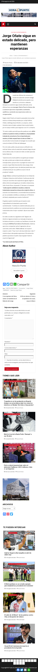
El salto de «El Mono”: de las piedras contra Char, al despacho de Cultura (18, 616)
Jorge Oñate (29, 288)
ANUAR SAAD (21, 619)
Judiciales (23, 381)
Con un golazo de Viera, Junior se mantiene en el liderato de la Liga (10, 297)
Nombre (8, 341)
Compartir (23, 284)
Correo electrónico (11, 348)
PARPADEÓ (6, 290)
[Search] (35, 24)
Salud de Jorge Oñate (16, 290)
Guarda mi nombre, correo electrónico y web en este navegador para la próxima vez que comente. (19, 362)
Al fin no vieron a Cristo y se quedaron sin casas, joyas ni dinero (27, 297)
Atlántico (12, 564)
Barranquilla (13, 533)
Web (6, 354)
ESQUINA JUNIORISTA (21, 564)
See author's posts (19, 270)
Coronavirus (22, 288)
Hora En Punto (8, 62)
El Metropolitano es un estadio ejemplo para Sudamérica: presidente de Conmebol (18, 585)
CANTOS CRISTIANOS (11, 288)
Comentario (9, 318)
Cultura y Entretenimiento (18, 32)
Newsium (32, 667)
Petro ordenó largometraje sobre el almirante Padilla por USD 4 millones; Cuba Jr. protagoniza (18, 467)
